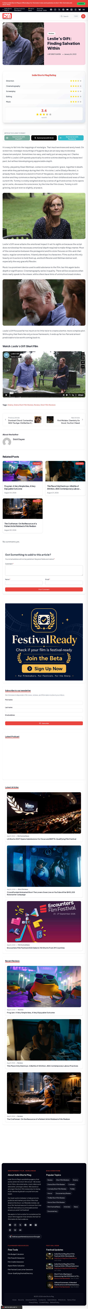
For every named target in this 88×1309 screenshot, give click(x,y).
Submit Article (52, 1300)
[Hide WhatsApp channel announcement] (84, 4)
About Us (21, 1300)
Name (7, 579)
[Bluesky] (79, 9)
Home (14, 1300)
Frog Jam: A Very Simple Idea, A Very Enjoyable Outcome (31, 1012)
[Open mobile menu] (83, 16)
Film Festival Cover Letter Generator (20, 1269)
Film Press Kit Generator (16, 1258)
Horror (50, 1193)
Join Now (81, 3)
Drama (10, 405)
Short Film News (23, 889)
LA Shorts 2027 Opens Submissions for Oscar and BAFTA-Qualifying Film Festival (41, 839)
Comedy (71, 1184)
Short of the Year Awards (62, 1278)
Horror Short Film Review (56, 1202)
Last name (8, 707)
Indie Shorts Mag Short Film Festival (65, 1258)
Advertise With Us (31, 1300)
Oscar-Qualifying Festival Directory (20, 1273)
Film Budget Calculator (16, 1254)
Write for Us (62, 1300)
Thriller (72, 1189)
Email (47, 579)
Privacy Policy (33, 1302)
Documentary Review (63, 1193)
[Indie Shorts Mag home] (7, 16)
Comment (9, 564)
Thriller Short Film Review (56, 1198)
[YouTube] (67, 9)
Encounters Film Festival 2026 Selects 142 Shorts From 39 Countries (36, 948)
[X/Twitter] (59, 9)
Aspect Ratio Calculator (16, 1266)
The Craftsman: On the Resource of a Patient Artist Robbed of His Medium (38, 1119)
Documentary (52, 1211)
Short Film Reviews (47, 405)
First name (8, 700)
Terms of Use (71, 1300)
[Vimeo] (71, 9)
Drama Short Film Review (23, 405)
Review (37, 405)
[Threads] (75, 9)
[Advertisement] (44, 1143)
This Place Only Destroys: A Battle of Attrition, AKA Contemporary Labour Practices (42, 1066)
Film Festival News (23, 836)
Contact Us (42, 1300)
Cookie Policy (44, 1302)
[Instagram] (55, 9)
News (76, 1207)
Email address (10, 715)
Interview (67, 1207)
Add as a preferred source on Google (26, 1237)
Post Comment (44, 589)
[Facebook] (51, 9)
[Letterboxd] (83, 9)
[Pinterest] (63, 9)
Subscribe (45, 723)
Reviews (51, 33)
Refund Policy (54, 1302)
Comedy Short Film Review (57, 1189)
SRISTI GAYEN (56, 54)
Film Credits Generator (16, 1262)
